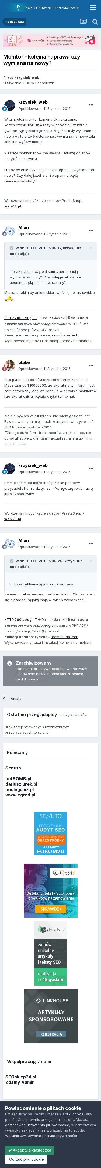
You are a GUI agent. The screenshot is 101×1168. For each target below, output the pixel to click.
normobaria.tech (64, 335)
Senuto (13, 768)
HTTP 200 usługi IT (20, 318)
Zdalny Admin (20, 1082)
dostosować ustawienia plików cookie (37, 1125)
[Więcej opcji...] (91, 105)
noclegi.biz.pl (19, 789)
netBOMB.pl (18, 778)
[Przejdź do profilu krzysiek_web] (9, 105)
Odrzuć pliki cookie (26, 1159)
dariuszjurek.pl (21, 784)
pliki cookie (74, 1114)
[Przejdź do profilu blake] (9, 365)
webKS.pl (12, 206)
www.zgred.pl (20, 795)
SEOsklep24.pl (20, 1077)
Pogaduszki (45, 83)
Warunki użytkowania (23, 1135)
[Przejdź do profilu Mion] (9, 231)
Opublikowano (44, 108)
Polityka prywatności (59, 1135)
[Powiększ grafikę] (9, 298)
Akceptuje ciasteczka (31, 1150)
